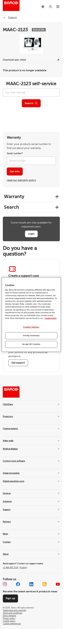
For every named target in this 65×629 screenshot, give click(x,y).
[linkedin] (31, 584)
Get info (15, 171)
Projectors (8, 416)
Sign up (10, 598)
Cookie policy (50, 318)
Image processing (11, 473)
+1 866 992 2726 (15, 567)
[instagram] (5, 584)
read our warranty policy (21, 180)
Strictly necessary (31, 336)
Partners (7, 522)
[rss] (44, 584)
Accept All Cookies (31, 344)
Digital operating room (13, 481)
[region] (31, 314)
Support (6, 509)
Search (29, 103)
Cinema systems (10, 428)
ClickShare (8, 404)
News (5, 534)
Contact (7, 542)
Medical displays (10, 449)
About (6, 554)
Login (31, 233)
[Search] (50, 6)
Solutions (7, 501)
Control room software (14, 461)
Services (7, 493)
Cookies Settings (31, 327)
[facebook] (18, 584)
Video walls (8, 441)
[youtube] (58, 584)
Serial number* (15, 153)
